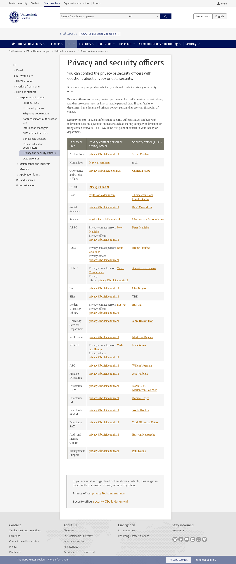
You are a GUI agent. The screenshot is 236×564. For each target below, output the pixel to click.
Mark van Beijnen (142, 337)
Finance (54, 44)
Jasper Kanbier (141, 154)
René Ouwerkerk (142, 207)
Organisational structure (76, 3)
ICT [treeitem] (14, 65)
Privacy (13, 546)
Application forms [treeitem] (30, 174)
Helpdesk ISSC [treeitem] (31, 103)
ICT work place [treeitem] (24, 76)
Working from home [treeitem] (27, 86)
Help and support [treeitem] (26, 92)
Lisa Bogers (139, 288)
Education (105, 44)
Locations (14, 536)
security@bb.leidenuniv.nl (110, 501)
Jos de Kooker (140, 410)
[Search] (166, 16)
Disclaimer (15, 552)
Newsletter (178, 530)
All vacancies (71, 546)
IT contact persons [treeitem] (33, 108)
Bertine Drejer (140, 398)
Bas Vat (121, 304)
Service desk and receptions (25, 530)
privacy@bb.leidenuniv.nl (104, 154)
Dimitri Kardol (140, 199)
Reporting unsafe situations (133, 536)
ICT (69, 44)
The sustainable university (78, 536)
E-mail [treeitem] (19, 70)
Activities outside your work (79, 552)
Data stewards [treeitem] (31, 158)
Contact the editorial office (24, 541)
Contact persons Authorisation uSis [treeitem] (40, 120)
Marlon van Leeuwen (144, 390)
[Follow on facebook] (180, 539)
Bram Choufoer (141, 248)
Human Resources (30, 44)
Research (125, 44)
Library (96, 3)
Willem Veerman (142, 365)
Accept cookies (179, 560)
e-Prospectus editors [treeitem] (34, 139)
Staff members (52, 3)
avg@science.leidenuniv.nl (104, 219)
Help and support (41, 51)
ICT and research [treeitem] (25, 180)
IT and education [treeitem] (25, 185)
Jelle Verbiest (140, 373)
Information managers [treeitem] (35, 128)
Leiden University (18, 3)
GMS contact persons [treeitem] (35, 133)
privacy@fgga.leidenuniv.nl (105, 170)
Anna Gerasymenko (144, 268)
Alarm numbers (126, 530)
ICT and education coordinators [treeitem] (33, 145)
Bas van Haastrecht (143, 434)
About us (69, 530)
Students (35, 3)
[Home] (12, 44)
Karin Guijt (138, 386)
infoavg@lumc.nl (99, 187)
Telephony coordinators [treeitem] (36, 113)
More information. (58, 559)
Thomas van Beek (142, 195)
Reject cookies (207, 560)
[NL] (203, 16)
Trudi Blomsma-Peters (145, 422)
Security (190, 44)
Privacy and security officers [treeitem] (39, 153)
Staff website (15, 51)
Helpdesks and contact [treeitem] (32, 97)
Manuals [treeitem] (24, 169)
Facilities (85, 44)
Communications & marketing (158, 44)
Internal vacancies (74, 541)
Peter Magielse (140, 227)
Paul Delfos (139, 451)
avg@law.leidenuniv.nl (102, 195)
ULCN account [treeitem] (24, 81)
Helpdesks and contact (65, 51)
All (130, 16)
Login (224, 3)
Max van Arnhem (99, 162)
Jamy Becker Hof (142, 321)
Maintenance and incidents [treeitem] (35, 164)
